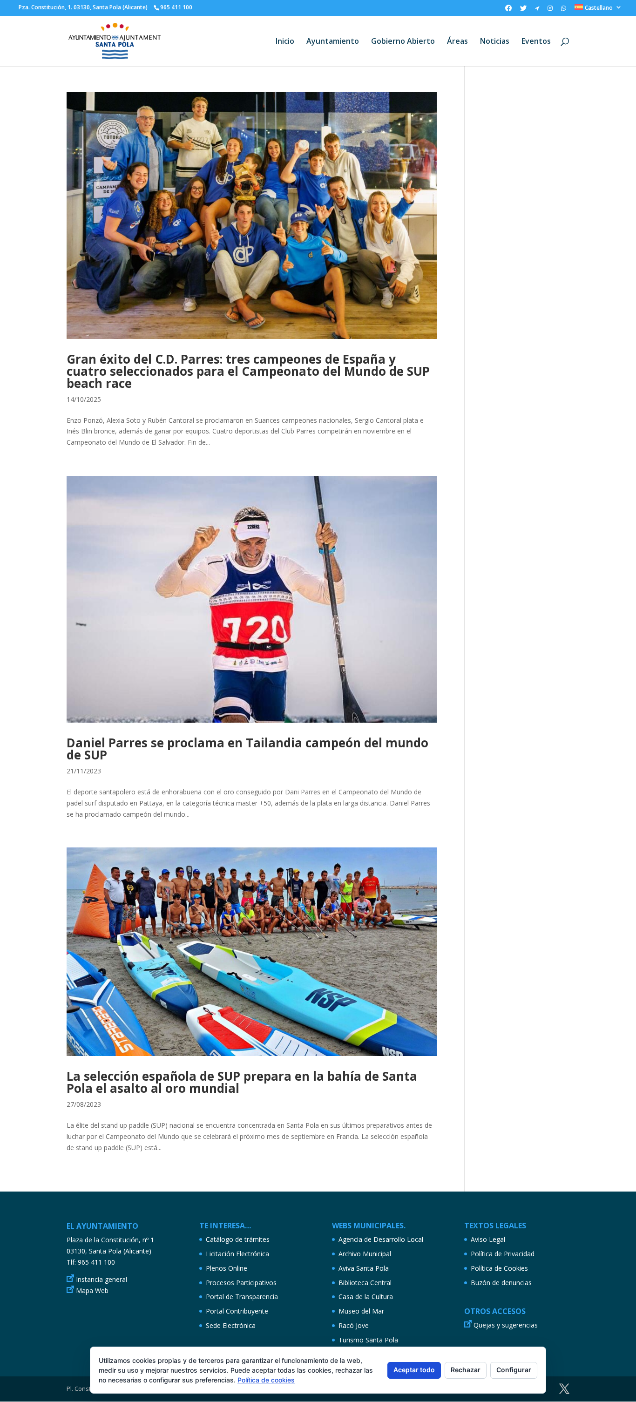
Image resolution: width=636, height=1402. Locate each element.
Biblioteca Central (365, 1282)
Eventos (536, 42)
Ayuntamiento (332, 42)
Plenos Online (226, 1268)
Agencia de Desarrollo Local (380, 1239)
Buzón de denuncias (501, 1282)
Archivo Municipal (364, 1253)
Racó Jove (353, 1325)
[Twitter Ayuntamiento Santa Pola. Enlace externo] (523, 10)
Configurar (513, 1370)
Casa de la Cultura (365, 1296)
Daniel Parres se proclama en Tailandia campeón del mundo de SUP (247, 748)
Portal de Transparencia (242, 1296)
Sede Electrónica (231, 1325)
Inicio (285, 42)
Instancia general (101, 1279)
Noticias (494, 42)
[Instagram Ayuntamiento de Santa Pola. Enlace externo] (550, 10)
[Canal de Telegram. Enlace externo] (537, 10)
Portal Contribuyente (237, 1311)
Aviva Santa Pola (363, 1268)
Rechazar (465, 1370)
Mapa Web (92, 1290)
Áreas (457, 42)
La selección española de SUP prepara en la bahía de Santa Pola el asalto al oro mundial (242, 1082)
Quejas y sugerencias (506, 1325)
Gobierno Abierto (403, 42)
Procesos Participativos (241, 1282)
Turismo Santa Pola (368, 1339)
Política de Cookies (499, 1268)
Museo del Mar (361, 1311)
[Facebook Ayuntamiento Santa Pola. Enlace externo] (508, 10)
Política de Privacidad (503, 1253)
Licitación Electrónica (237, 1253)
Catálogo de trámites (238, 1239)
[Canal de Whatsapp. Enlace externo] (563, 10)
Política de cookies (266, 1380)
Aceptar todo (414, 1370)
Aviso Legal (488, 1239)
